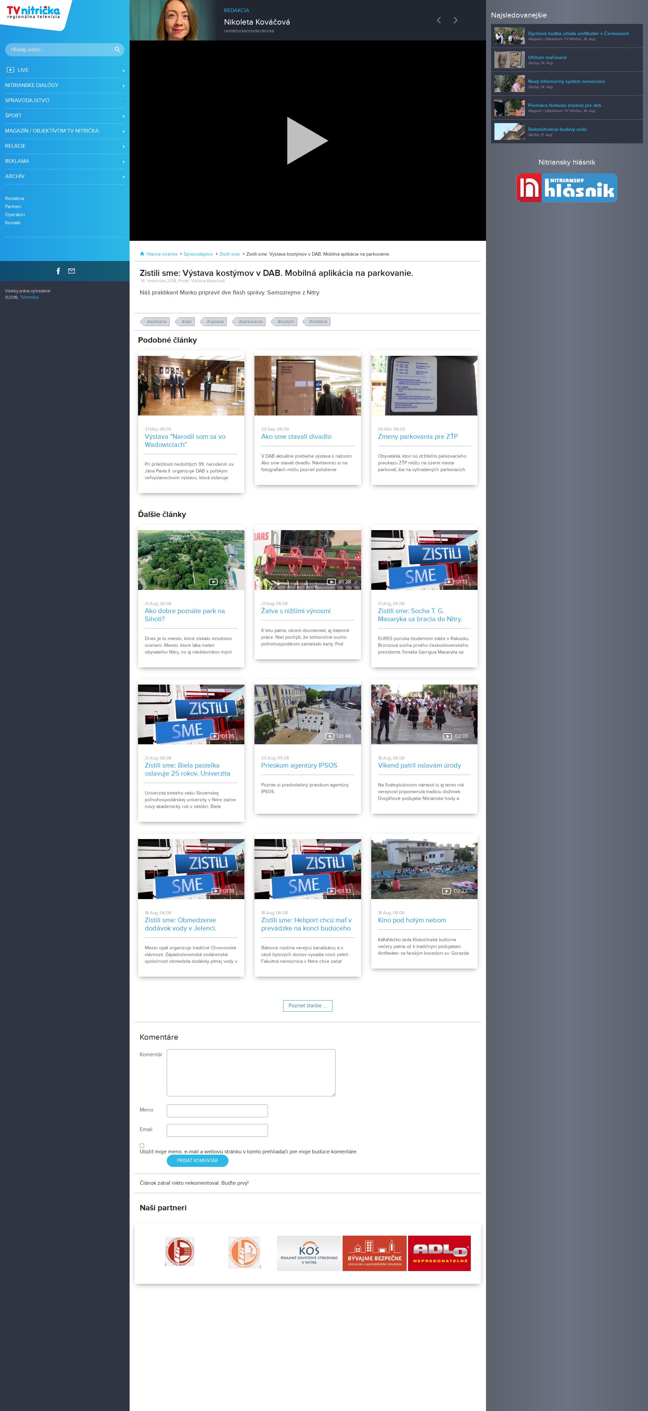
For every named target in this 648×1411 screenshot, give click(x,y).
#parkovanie (251, 321)
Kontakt (13, 223)
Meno (146, 1110)
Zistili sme (229, 254)
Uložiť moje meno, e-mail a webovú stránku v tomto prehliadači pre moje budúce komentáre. (249, 1152)
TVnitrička (29, 297)
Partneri (13, 206)
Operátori (15, 215)
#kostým (286, 321)
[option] (308, 17)
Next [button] (457, 20)
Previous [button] (440, 20)
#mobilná (318, 321)
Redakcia (14, 198)
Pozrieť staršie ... (308, 1006)
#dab (187, 321)
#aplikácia (157, 321)
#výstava (216, 321)
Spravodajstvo (198, 254)
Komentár (151, 1055)
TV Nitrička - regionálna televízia (37, 15)
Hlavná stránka (161, 254)
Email (146, 1129)
